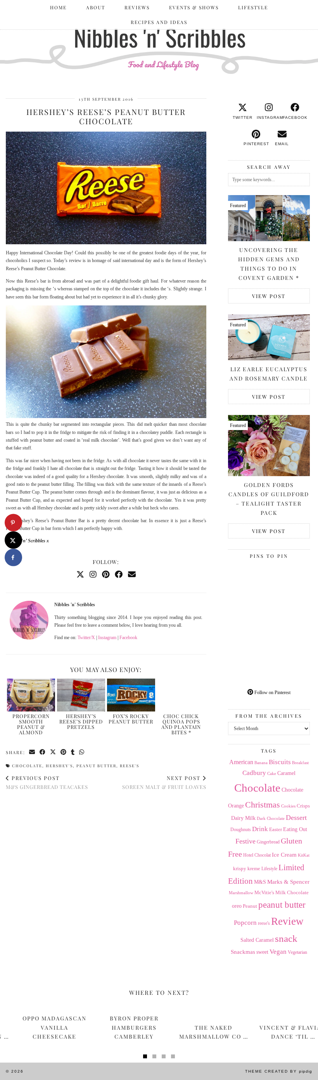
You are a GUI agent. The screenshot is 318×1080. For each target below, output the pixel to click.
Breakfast (300, 763)
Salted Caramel (257, 940)
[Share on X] (13, 540)
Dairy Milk (243, 818)
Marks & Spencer (288, 882)
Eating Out (295, 829)
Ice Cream (284, 855)
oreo (237, 906)
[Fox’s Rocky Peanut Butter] (131, 695)
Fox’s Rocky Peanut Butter (131, 719)
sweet (262, 952)
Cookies (288, 806)
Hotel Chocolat (257, 855)
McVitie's (264, 892)
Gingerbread (268, 842)
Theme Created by (278, 1071)
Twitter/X (86, 637)
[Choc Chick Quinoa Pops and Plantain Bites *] (181, 695)
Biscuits (280, 762)
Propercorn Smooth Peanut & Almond (31, 724)
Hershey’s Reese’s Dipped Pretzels (81, 721)
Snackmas (243, 951)
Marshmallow (241, 893)
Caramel (286, 773)
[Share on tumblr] (73, 752)
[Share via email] (32, 752)
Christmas (262, 804)
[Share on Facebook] (43, 752)
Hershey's (59, 765)
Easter (275, 829)
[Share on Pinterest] (63, 752)
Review (287, 921)
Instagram (107, 637)
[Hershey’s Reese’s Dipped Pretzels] (81, 695)
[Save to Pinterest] (13, 522)
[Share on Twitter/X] (53, 752)
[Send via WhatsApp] (82, 752)
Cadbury (254, 773)
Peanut (250, 906)
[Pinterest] (105, 574)
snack (286, 938)
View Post (268, 296)
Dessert (296, 817)
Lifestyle (253, 7)
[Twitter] (80, 574)
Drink (260, 829)
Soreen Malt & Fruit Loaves (164, 782)
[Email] (132, 574)
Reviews (137, 7)
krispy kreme (246, 868)
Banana (261, 762)
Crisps (303, 806)
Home (58, 7)
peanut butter (96, 765)
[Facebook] (119, 574)
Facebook (128, 637)
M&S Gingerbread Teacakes (47, 782)
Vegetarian (297, 952)
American (241, 762)
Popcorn (245, 922)
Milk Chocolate (292, 892)
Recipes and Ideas (159, 22)
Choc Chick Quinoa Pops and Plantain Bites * (181, 724)
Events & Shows (194, 7)
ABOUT (95, 7)
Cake (271, 773)
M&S (260, 882)
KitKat (303, 855)
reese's (129, 765)
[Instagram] (93, 574)
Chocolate (27, 765)
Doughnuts (240, 829)
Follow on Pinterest (271, 692)
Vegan (278, 951)
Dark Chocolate (271, 818)
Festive (245, 841)
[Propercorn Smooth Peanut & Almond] (31, 695)
